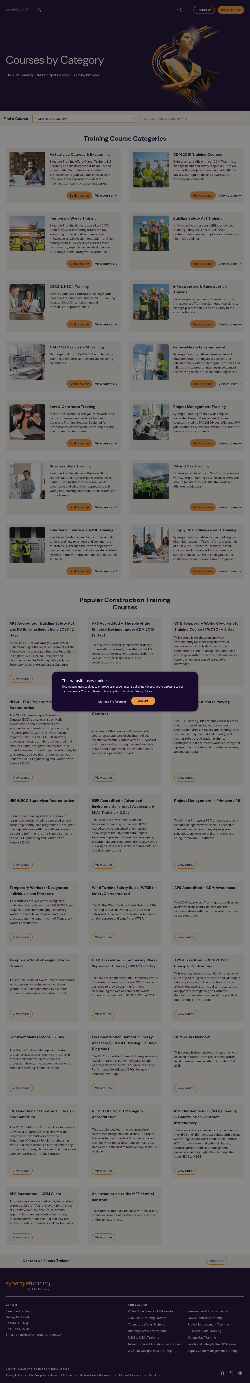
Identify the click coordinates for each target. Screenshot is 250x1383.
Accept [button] (143, 701)
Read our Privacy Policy (137, 691)
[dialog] (125, 691)
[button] (112, 701)
